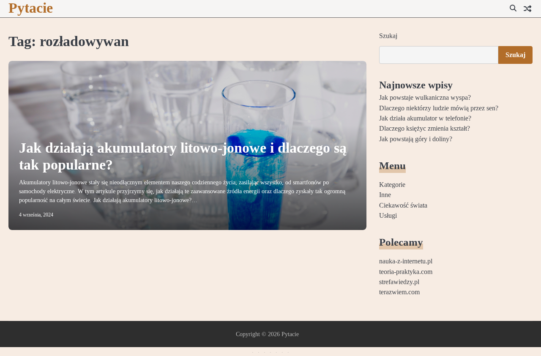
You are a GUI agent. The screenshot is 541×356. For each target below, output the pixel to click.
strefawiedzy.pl (399, 282)
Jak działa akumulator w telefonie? (425, 118)
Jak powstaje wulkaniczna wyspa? (425, 97)
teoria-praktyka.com (405, 272)
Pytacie (30, 8)
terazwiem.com (399, 292)
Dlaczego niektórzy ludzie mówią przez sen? (438, 108)
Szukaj (388, 35)
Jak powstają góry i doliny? (415, 139)
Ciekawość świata (403, 205)
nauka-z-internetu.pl (405, 261)
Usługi (388, 215)
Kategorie (392, 185)
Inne (385, 195)
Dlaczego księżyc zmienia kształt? (424, 128)
